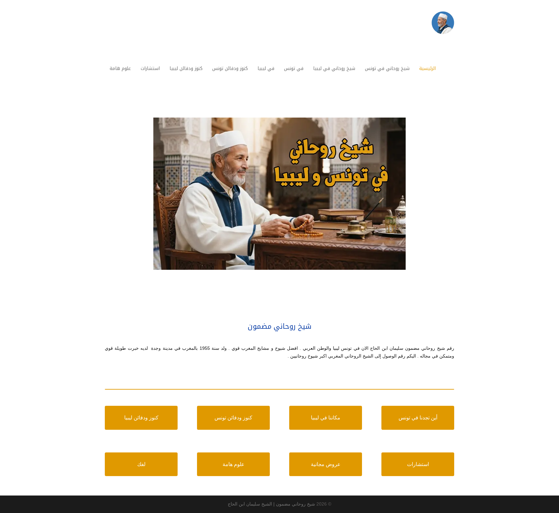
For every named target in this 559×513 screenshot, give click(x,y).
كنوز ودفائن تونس (233, 417)
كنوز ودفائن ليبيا (141, 417)
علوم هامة (234, 464)
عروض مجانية (326, 464)
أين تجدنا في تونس (418, 417)
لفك (141, 464)
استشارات (418, 464)
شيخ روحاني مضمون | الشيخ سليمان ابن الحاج (271, 504)
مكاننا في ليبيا (325, 417)
